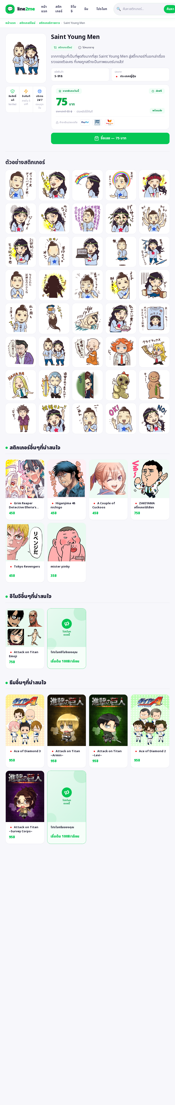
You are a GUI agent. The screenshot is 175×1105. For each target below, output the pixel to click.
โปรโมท (101, 9)
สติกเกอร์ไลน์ (27, 23)
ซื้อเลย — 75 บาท (113, 138)
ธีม (86, 9)
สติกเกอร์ (58, 9)
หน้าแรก (44, 9)
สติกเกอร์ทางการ (49, 23)
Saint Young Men (74, 23)
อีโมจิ (73, 9)
